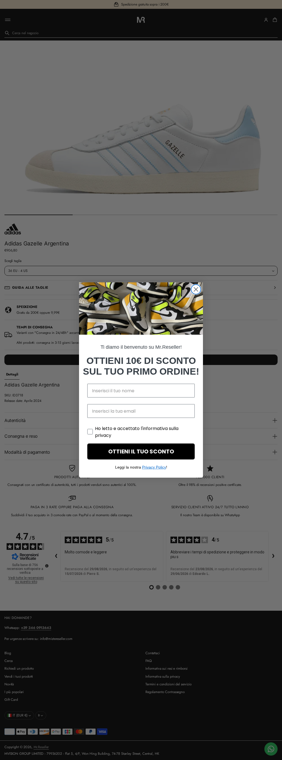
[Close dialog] (196, 289)
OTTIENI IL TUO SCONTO (141, 451)
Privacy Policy (154, 467)
